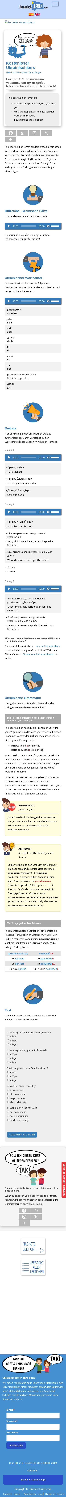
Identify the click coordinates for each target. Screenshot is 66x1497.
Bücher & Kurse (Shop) (33, 1479)
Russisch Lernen (33, 1494)
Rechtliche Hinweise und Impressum (33, 1462)
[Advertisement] (33, 1310)
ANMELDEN (16, 1445)
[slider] (55, 226)
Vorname (11, 1421)
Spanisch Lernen (11, 1494)
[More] (10, 139)
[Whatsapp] (22, 133)
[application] (33, 226)
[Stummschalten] (48, 226)
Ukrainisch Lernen (54, 1494)
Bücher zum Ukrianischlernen (38, 654)
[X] (46, 133)
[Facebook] (10, 133)
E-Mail (9, 1409)
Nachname (12, 1432)
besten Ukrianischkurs (48, 646)
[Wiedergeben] (9, 226)
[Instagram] (34, 133)
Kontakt (33, 1470)
